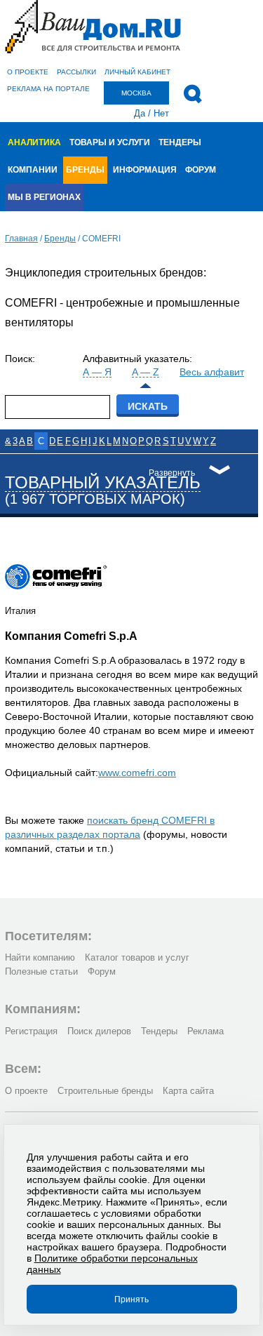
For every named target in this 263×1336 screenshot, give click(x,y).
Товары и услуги (109, 142)
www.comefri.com (137, 772)
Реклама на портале (48, 89)
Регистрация (31, 1031)
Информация (145, 170)
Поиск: (20, 358)
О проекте (27, 72)
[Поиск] (192, 94)
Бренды (85, 170)
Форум (200, 170)
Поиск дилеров (99, 1031)
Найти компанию (40, 957)
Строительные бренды (105, 1091)
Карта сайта (188, 1091)
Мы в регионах (44, 197)
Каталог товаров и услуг (137, 957)
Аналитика (34, 142)
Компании (33, 170)
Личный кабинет (137, 72)
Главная (21, 238)
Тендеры (180, 142)
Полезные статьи (41, 971)
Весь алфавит (212, 372)
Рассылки (76, 72)
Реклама (205, 1031)
